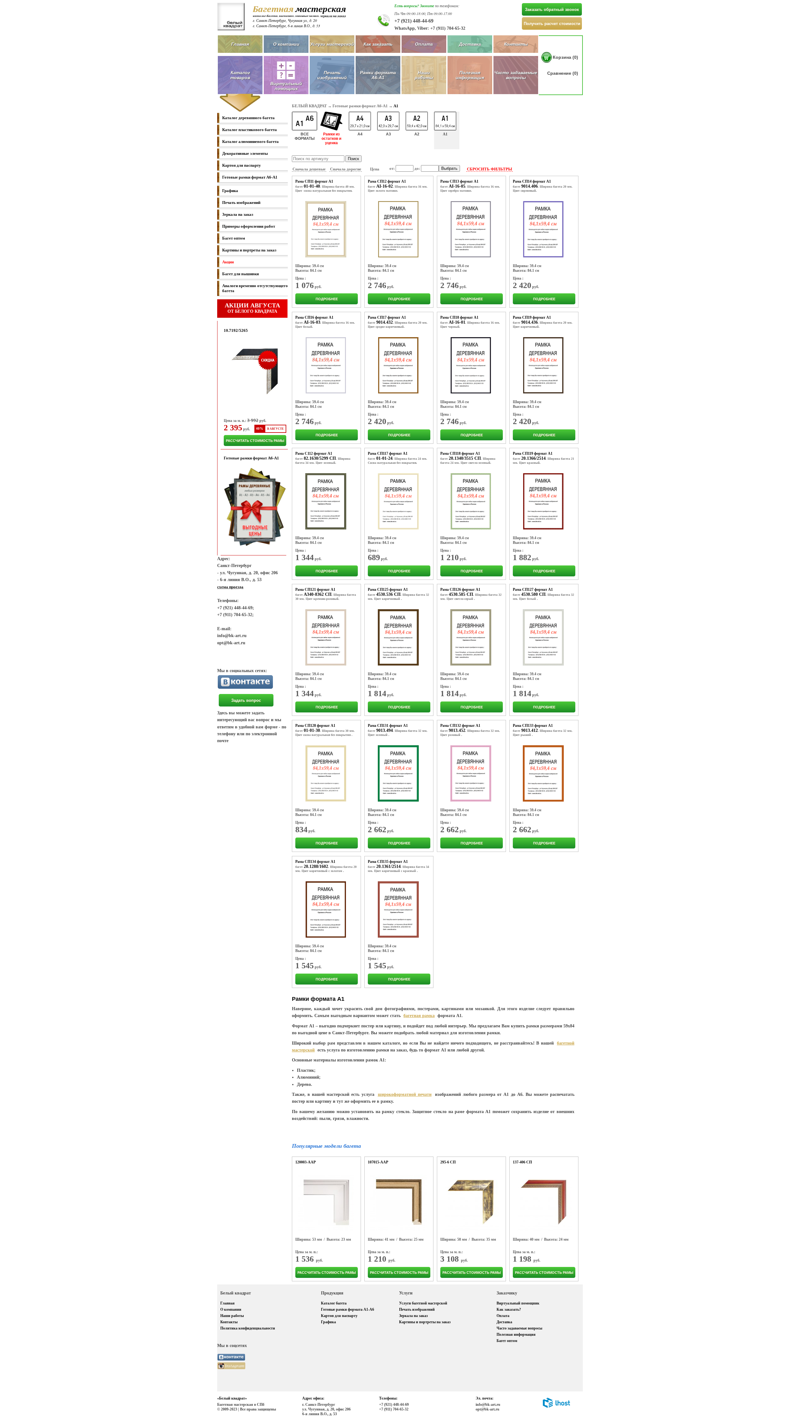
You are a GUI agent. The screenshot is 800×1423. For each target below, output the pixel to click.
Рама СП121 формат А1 (315, 589)
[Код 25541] (543, 501)
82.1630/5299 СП (320, 458)
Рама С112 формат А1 (313, 453)
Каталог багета (334, 1303)
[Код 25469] (326, 229)
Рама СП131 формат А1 (388, 725)
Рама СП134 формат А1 (315, 861)
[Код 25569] (470, 637)
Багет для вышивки (240, 273)
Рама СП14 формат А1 (532, 181)
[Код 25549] (325, 637)
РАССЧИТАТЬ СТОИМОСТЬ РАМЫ (255, 441)
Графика (230, 190)
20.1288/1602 (316, 866)
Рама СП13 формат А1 (459, 181)
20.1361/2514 (388, 866)
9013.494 (384, 730)
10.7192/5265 (236, 330)
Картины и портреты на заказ (249, 250)
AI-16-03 (312, 322)
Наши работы (424, 75)
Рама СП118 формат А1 (460, 453)
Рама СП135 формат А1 (388, 861)
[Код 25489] (326, 365)
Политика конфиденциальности (247, 1328)
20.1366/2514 (533, 458)
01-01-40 (312, 186)
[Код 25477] (471, 229)
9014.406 (529, 186)
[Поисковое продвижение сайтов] (556, 1407)
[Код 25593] (470, 773)
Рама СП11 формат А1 (314, 181)
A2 (416, 134)
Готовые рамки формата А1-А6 (347, 1309)
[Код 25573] (543, 637)
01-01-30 (312, 730)
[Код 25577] (325, 773)
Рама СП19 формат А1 (532, 317)
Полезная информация (470, 75)
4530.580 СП (533, 594)
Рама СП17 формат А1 (387, 317)
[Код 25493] (398, 365)
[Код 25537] (471, 501)
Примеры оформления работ (248, 226)
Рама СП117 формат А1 (388, 453)
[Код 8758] (471, 1203)
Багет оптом (233, 238)
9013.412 (529, 730)
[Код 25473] (398, 229)
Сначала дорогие (345, 169)
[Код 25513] (325, 501)
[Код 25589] (398, 773)
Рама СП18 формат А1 (459, 317)
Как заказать (377, 44)
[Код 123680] (398, 1203)
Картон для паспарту (241, 165)
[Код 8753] (543, 1203)
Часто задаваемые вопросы (515, 75)
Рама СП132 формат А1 (460, 725)
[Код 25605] (398, 909)
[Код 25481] (543, 229)
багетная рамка (419, 1015)
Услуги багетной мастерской (423, 1303)
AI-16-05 (457, 186)
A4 (360, 134)
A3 (388, 134)
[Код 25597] (543, 773)
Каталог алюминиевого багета (250, 141)
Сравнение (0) (562, 73)
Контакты (516, 44)
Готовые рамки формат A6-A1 (250, 177)
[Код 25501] (543, 365)
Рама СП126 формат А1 (460, 589)
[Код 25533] (398, 501)
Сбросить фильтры (489, 169)
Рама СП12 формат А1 (387, 181)
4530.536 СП (388, 594)
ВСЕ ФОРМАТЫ (305, 136)
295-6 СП (448, 1162)
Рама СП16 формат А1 (314, 317)
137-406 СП (522, 1162)
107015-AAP (378, 1162)
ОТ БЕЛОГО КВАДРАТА (252, 308)
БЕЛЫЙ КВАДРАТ (309, 106)
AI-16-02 (384, 186)
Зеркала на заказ (237, 214)
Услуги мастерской (332, 44)
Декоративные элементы (245, 153)
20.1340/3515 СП (465, 458)
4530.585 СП (461, 594)
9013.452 (457, 730)
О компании (286, 44)
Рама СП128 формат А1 (315, 725)
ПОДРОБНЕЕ (327, 299)
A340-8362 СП (318, 594)
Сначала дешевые (309, 169)
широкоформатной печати (405, 1094)
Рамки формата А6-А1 (378, 75)
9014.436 (529, 322)
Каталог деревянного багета (248, 117)
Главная (240, 44)
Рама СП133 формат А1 (533, 725)
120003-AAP (305, 1162)
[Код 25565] (398, 637)
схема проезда (230, 587)
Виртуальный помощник (518, 1303)
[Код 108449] (326, 1203)
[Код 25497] (471, 365)
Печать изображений (332, 75)
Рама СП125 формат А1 (388, 589)
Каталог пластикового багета (249, 129)
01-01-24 (384, 458)
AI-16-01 (457, 322)
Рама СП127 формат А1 (533, 589)
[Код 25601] (326, 909)
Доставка (470, 44)
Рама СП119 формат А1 (532, 453)
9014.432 (384, 322)
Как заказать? (509, 1309)
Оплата (424, 44)
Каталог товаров (240, 75)
